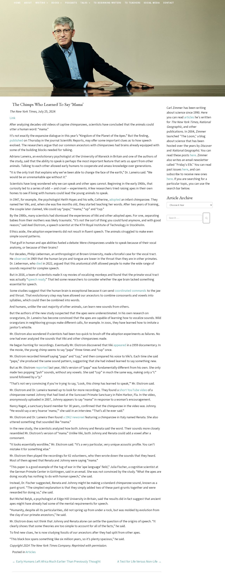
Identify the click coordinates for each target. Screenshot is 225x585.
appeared (120, 345)
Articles (31, 552)
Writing (41, 3)
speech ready (36, 279)
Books (56, 3)
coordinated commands (130, 291)
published (16, 140)
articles (189, 117)
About (28, 3)
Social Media (152, 3)
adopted (115, 199)
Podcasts (71, 3)
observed (20, 259)
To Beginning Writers (107, 3)
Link (12, 118)
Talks (84, 3)
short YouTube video (133, 390)
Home (17, 3)
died (39, 263)
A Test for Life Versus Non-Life (139, 561)
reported (42, 367)
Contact (168, 3)
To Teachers (132, 3)
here (193, 155)
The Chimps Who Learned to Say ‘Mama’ (47, 104)
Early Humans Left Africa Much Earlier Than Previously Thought (56, 561)
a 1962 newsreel (74, 417)
